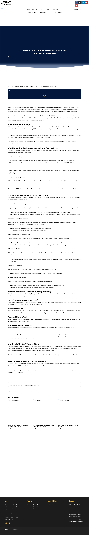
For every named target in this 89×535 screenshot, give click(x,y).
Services (55, 9)
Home (28, 9)
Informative (46, 86)
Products (50, 506)
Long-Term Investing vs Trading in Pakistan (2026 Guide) (18, 426)
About (33, 9)
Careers (60, 12)
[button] (73, 103)
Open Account (51, 511)
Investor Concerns (31, 12)
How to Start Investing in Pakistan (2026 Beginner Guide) (43, 426)
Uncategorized (53, 86)
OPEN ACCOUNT (77, 9)
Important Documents (53, 508)
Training (50, 504)
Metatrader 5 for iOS (32, 511)
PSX (41, 9)
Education (39, 86)
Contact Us (53, 12)
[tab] (44, 377)
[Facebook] (6, 523)
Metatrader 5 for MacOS (33, 504)
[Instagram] (9, 523)
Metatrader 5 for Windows (33, 506)
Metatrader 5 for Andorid (33, 508)
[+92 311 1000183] (2, 2)
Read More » (10, 428)
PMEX (47, 9)
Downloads (43, 12)
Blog (61, 9)
